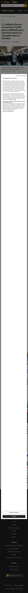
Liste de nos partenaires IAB (8, 110)
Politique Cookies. (12, 99)
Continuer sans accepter (21, 75)
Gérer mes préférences (14, 512)
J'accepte (14, 516)
